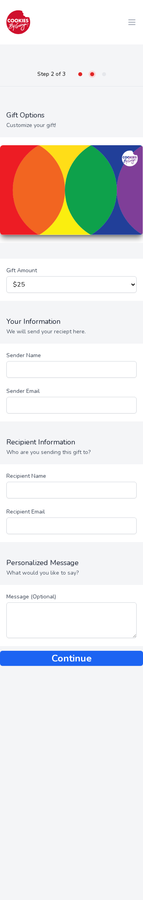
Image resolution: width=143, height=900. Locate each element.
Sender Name (23, 355)
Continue (72, 658)
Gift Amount (21, 270)
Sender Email (23, 391)
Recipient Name (26, 476)
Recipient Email (25, 511)
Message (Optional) (31, 596)
